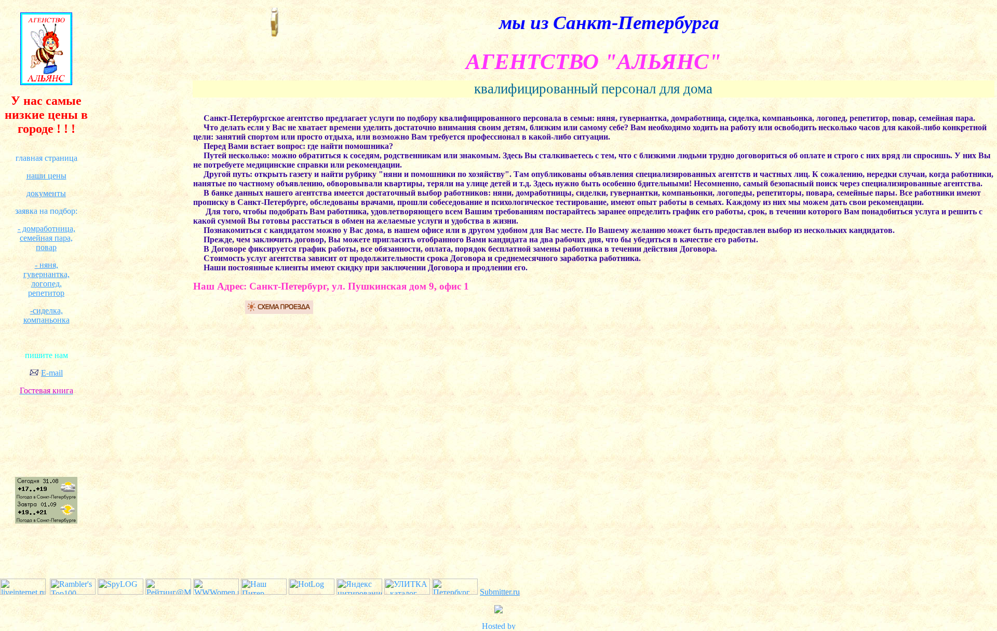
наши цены (46, 175)
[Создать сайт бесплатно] (498, 626)
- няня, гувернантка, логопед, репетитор (46, 278)
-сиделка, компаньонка (46, 315)
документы (46, 193)
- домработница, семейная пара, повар (46, 238)
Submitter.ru (500, 591)
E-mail (52, 372)
